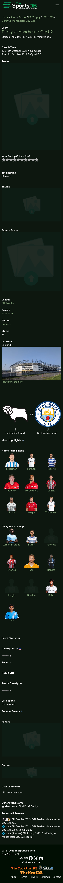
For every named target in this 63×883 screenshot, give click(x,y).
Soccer (22, 17)
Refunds (45, 876)
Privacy (34, 876)
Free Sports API (10, 854)
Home (5, 17)
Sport (14, 17)
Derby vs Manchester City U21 (18, 20)
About (14, 876)
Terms (23, 876)
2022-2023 (48, 17)
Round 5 (6, 324)
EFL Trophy (34, 17)
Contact (57, 876)
